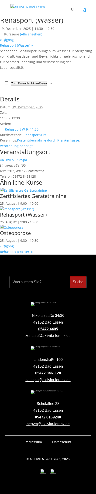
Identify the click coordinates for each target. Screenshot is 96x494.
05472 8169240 (48, 417)
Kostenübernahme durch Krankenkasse (48, 140)
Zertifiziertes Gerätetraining (33, 195)
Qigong (7, 40)
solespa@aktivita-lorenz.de (48, 380)
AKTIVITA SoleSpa (13, 160)
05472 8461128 (48, 373)
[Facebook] (43, 472)
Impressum (33, 442)
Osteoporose (15, 232)
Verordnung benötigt (16, 146)
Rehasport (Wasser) (16, 45)
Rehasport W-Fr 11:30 (21, 129)
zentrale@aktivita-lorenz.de (48, 336)
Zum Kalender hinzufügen (29, 83)
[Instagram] (53, 472)
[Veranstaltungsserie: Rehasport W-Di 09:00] (40, 222)
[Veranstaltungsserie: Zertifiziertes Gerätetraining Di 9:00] (40, 203)
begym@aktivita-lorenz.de (48, 424)
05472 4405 (48, 329)
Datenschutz (62, 442)
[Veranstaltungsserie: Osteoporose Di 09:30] (40, 240)
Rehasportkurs (35, 135)
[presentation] (23, 190)
